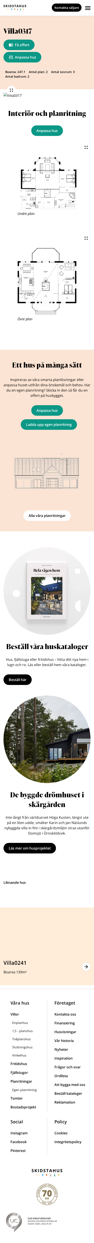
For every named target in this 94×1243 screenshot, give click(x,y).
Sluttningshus (22, 1047)
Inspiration (63, 1058)
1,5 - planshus (22, 1031)
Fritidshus (18, 1063)
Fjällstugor (19, 1072)
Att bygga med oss (69, 1084)
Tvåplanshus (21, 1039)
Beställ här (17, 679)
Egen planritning (24, 1090)
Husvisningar (65, 1031)
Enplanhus (20, 1023)
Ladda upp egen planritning (49, 424)
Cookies (61, 1133)
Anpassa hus (25, 57)
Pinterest (18, 1150)
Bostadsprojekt (23, 1107)
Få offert (22, 44)
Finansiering (64, 1023)
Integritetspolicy (68, 1141)
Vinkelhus (19, 1055)
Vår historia (64, 1040)
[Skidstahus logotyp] (14, 7)
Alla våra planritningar (47, 515)
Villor (14, 1014)
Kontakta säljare (66, 7)
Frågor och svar (67, 1067)
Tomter (16, 1098)
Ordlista (61, 1075)
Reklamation (64, 1102)
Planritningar (21, 1081)
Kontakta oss (65, 1014)
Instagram (19, 1133)
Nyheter (61, 1049)
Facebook (18, 1141)
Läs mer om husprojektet (30, 848)
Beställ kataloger (68, 1093)
